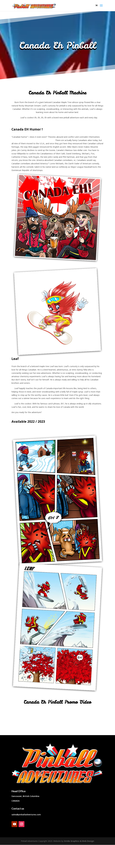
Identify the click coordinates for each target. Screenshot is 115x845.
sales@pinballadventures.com (26, 814)
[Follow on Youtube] (14, 824)
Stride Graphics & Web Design (79, 841)
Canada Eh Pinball (57, 45)
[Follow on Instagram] (21, 824)
